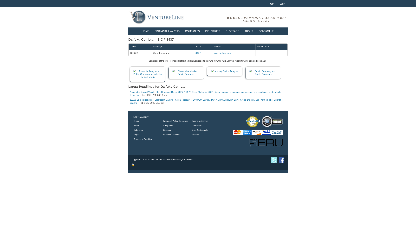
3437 (198, 53)
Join (272, 3)
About (249, 31)
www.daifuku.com (222, 53)
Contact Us (266, 31)
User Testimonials (200, 130)
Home (145, 31)
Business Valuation (171, 135)
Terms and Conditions (143, 139)
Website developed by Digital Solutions (176, 159)
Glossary (232, 31)
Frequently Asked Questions (175, 121)
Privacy (195, 135)
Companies (192, 31)
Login (282, 3)
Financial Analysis (167, 31)
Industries (212, 31)
